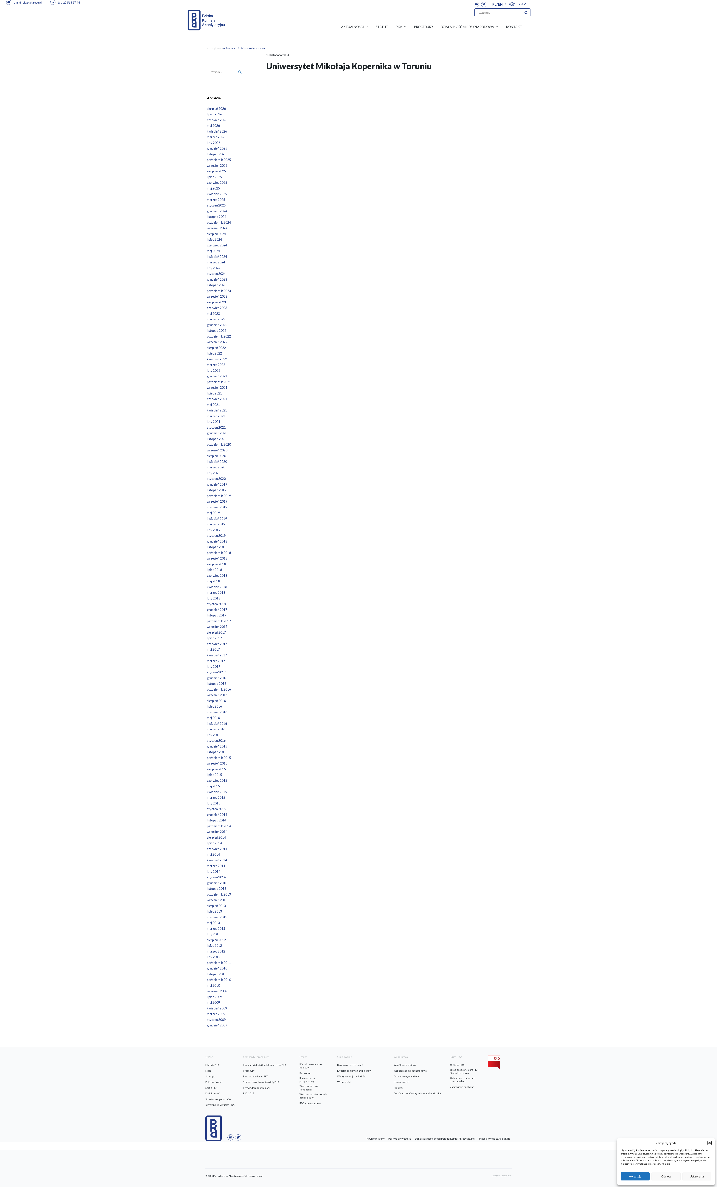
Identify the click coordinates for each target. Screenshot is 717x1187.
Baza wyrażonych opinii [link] (350, 1065)
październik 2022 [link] (219, 336)
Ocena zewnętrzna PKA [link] (406, 1076)
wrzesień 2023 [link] (217, 296)
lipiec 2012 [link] (214, 945)
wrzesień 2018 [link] (217, 558)
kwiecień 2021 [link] (217, 410)
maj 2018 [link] (213, 581)
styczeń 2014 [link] (216, 877)
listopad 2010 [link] (216, 974)
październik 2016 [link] (219, 689)
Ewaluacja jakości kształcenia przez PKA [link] (264, 1065)
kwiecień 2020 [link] (217, 462)
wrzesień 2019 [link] (217, 501)
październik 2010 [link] (219, 980)
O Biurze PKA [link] (457, 1065)
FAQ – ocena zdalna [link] (310, 1103)
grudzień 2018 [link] (217, 541)
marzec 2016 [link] (216, 729)
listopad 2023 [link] (216, 285)
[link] (476, 4)
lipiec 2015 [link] (214, 775)
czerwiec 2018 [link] (217, 575)
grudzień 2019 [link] (217, 484)
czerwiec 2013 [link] (217, 917)
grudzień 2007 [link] (217, 1025)
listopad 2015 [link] (216, 752)
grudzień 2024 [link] (217, 211)
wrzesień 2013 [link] (217, 900)
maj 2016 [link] (213, 718)
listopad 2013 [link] (216, 889)
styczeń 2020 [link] (216, 479)
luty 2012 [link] (213, 957)
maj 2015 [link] (213, 786)
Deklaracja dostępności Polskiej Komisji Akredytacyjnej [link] (445, 1138)
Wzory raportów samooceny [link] (308, 1088)
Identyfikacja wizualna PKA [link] (220, 1104)
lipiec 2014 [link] (214, 843)
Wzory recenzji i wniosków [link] (351, 1076)
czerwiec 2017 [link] (217, 644)
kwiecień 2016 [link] (217, 723)
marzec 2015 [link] (216, 797)
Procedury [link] (248, 1070)
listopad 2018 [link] (216, 547)
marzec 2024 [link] (216, 262)
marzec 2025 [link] (216, 200)
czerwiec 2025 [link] (217, 182)
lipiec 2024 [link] (214, 239)
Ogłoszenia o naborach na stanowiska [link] (462, 1079)
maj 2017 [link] (213, 649)
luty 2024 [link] (213, 268)
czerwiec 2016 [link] (217, 712)
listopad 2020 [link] (216, 439)
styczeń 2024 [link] (216, 274)
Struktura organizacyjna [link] (218, 1099)
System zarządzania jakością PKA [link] (261, 1082)
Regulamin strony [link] (375, 1138)
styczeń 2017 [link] (216, 672)
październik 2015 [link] (219, 758)
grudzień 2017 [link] (217, 610)
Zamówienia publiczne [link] (462, 1086)
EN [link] (500, 4)
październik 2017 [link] (219, 621)
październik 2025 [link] (219, 160)
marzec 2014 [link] (216, 866)
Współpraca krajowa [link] (405, 1065)
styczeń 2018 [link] (216, 604)
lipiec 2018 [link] (214, 570)
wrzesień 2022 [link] (217, 342)
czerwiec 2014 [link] (217, 849)
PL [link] (494, 4)
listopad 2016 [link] (216, 684)
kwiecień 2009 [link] (217, 1008)
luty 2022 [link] (213, 370)
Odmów (666, 1176)
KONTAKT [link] (514, 27)
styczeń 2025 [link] (216, 205)
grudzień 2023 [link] (217, 279)
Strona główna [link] (214, 48)
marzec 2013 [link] (216, 928)
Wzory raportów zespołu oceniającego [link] (313, 1096)
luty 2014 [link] (213, 872)
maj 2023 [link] (213, 314)
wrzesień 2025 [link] (217, 165)
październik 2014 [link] (219, 826)
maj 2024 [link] (213, 251)
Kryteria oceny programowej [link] (307, 1079)
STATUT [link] (382, 27)
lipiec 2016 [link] (214, 706)
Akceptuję (635, 1176)
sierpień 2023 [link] (216, 302)
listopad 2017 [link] (216, 615)
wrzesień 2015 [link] (217, 763)
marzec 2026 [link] (216, 137)
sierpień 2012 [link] (216, 940)
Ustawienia (697, 1176)
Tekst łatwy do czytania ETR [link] (494, 1138)
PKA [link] (399, 27)
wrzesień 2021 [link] (217, 387)
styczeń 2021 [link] (216, 427)
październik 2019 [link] (219, 496)
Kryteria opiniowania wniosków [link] (354, 1070)
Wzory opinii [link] (344, 1082)
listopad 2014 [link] (216, 820)
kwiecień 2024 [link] (217, 257)
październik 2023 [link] (219, 291)
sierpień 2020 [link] (216, 456)
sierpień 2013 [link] (216, 906)
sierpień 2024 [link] (216, 234)
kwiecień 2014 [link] (217, 860)
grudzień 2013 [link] (217, 883)
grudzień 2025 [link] (217, 148)
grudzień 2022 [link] (217, 325)
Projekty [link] (398, 1087)
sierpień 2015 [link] (216, 769)
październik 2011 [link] (219, 963)
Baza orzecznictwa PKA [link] (255, 1076)
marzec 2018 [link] (216, 592)
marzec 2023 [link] (216, 319)
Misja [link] (208, 1070)
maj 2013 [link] (213, 923)
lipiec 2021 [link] (214, 393)
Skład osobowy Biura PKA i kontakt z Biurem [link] (464, 1071)
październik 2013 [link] (219, 894)
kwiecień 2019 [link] (217, 519)
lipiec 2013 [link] (214, 911)
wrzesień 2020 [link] (217, 450)
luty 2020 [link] (213, 473)
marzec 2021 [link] (216, 416)
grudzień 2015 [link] (217, 746)
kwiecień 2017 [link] (217, 655)
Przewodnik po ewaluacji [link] (256, 1087)
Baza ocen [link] (305, 1073)
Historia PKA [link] (212, 1065)
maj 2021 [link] (213, 405)
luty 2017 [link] (213, 667)
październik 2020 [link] (219, 444)
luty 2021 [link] (213, 422)
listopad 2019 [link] (216, 490)
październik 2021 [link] (219, 382)
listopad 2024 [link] (216, 217)
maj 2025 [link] (213, 188)
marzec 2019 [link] (216, 524)
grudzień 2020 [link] (217, 433)
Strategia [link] (210, 1076)
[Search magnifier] (526, 12)
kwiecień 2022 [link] (217, 359)
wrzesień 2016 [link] (217, 695)
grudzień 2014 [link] (217, 815)
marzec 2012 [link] (216, 951)
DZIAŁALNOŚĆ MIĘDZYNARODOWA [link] (467, 27)
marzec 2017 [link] (216, 661)
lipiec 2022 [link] (214, 353)
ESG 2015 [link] (248, 1093)
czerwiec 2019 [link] (217, 507)
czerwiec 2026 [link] (217, 120)
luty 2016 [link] (213, 735)
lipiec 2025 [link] (214, 177)
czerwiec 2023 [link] (217, 308)
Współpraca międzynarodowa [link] (410, 1070)
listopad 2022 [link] (216, 331)
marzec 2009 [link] (216, 1014)
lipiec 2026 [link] (214, 114)
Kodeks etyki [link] (212, 1093)
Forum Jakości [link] (401, 1082)
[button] (709, 1143)
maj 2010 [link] (213, 985)
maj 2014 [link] (213, 854)
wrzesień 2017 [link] (217, 627)
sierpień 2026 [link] (216, 109)
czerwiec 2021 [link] (217, 399)
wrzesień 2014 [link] (217, 832)
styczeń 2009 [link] (216, 1020)
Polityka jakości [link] (213, 1082)
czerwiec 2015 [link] (217, 780)
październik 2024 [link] (219, 222)
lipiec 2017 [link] (214, 638)
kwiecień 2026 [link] (217, 131)
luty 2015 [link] (213, 803)
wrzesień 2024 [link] (217, 228)
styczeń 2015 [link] (216, 809)
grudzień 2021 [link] (217, 376)
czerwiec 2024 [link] (217, 245)
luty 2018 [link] (213, 598)
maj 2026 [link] (213, 126)
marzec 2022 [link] (216, 365)
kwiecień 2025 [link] (217, 194)
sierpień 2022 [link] (216, 348)
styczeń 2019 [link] (216, 535)
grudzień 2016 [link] (217, 678)
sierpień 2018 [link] (216, 564)
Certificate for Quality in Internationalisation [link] (418, 1093)
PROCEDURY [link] (423, 27)
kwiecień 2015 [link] (217, 792)
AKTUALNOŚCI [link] (352, 27)
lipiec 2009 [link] (214, 997)
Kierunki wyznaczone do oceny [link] (310, 1066)
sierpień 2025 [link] (216, 171)
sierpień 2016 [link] (216, 701)
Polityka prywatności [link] (399, 1138)
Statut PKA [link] (211, 1087)
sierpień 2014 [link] (216, 837)
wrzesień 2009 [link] (217, 991)
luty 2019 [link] (213, 530)
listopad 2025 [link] (216, 154)
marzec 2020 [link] (216, 467)
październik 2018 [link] (219, 553)
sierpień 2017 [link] (216, 632)
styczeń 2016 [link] (216, 740)
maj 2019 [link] (213, 513)
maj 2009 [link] (213, 1002)
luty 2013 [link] (213, 934)
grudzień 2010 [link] (217, 968)
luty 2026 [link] (213, 143)
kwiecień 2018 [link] (217, 587)
